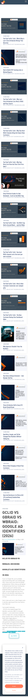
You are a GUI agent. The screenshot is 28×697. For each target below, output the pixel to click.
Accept (14, 686)
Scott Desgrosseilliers (10, 539)
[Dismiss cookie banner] (22, 648)
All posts (14, 636)
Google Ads (5, 632)
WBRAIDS (19, 631)
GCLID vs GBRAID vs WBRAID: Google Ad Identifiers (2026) (13, 524)
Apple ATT (13, 632)
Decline (14, 690)
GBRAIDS (23, 631)
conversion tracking (12, 631)
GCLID (9, 632)
